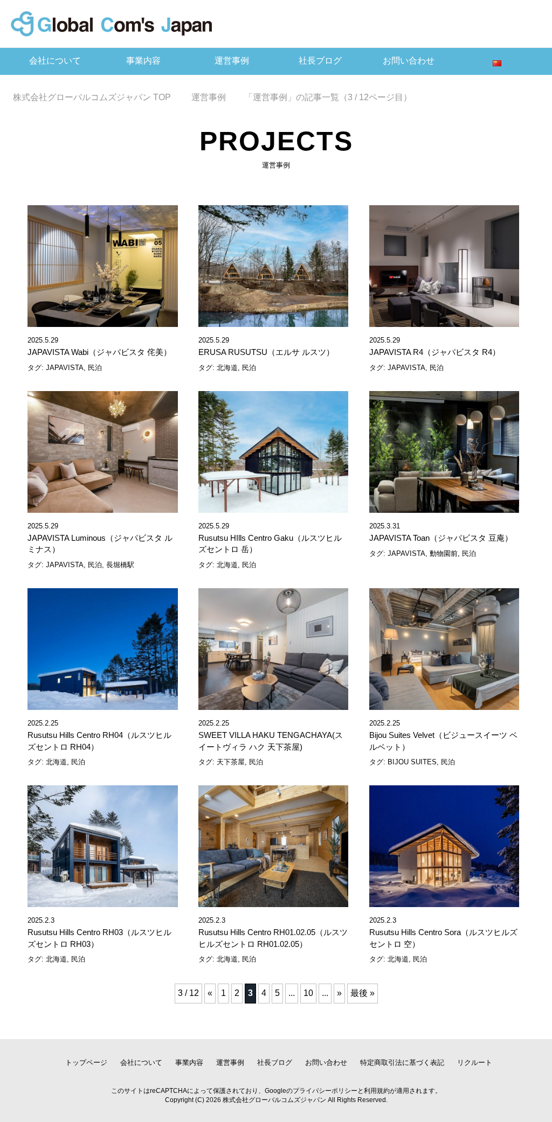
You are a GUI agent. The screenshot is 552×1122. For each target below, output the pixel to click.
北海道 (227, 368)
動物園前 (444, 553)
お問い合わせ (408, 60)
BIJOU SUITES (412, 762)
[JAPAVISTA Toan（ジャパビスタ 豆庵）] (444, 507)
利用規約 (377, 1091)
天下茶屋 (231, 762)
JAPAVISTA (65, 368)
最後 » (362, 993)
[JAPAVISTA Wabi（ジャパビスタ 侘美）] (102, 321)
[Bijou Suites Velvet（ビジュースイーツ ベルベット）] (444, 704)
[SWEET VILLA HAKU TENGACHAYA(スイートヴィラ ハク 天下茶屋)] (273, 704)
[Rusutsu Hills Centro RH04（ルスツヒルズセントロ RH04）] (102, 704)
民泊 (95, 368)
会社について (55, 60)
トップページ (86, 1062)
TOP (98, 97)
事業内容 (143, 60)
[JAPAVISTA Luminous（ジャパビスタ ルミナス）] (102, 507)
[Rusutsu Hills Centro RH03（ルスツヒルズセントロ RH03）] (102, 901)
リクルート (474, 1062)
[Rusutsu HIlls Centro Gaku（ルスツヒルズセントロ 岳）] (273, 507)
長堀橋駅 (120, 565)
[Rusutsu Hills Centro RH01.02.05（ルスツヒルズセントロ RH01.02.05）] (273, 901)
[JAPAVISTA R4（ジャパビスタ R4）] (444, 321)
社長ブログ (320, 60)
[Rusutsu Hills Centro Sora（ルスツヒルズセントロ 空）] (444, 901)
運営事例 (232, 60)
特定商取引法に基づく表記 (402, 1062)
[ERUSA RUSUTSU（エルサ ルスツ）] (273, 321)
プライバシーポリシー (325, 1091)
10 (308, 993)
